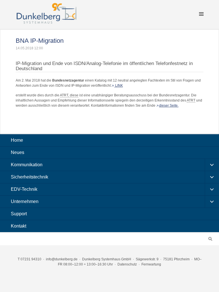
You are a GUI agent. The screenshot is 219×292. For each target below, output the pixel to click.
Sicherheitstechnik (29, 177)
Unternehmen (24, 201)
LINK (118, 86)
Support (19, 213)
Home (17, 140)
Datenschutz (127, 264)
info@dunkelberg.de (62, 259)
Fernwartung (151, 264)
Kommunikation (26, 164)
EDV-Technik (24, 189)
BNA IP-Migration (40, 40)
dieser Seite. (169, 106)
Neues (17, 152)
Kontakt (18, 226)
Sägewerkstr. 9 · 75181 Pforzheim (163, 259)
